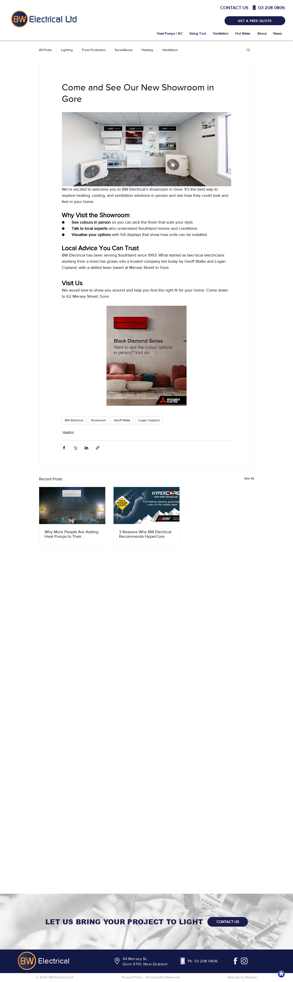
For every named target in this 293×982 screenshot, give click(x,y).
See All (249, 478)
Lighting (67, 50)
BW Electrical (74, 420)
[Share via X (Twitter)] (75, 448)
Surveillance (123, 50)
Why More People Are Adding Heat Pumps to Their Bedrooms (71, 534)
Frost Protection (94, 50)
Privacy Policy (132, 977)
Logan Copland (149, 420)
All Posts (45, 50)
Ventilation (170, 50)
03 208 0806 (206, 961)
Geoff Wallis (122, 420)
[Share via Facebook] (64, 448)
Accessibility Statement (163, 977)
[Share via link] (97, 448)
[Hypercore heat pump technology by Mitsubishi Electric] (147, 505)
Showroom (98, 420)
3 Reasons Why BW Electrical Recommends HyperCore (145, 534)
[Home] (281, 974)
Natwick (251, 977)
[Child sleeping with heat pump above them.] (72, 505)
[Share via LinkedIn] (86, 448)
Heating (147, 50)
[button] (248, 49)
